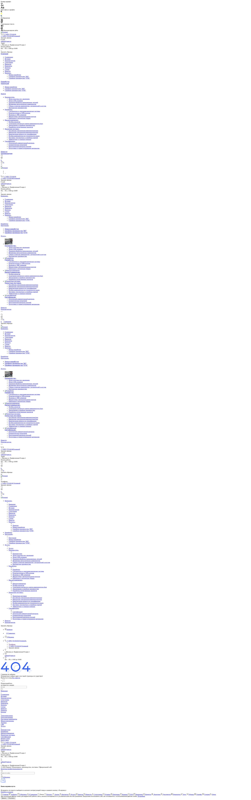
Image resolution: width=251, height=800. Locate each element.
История (7, 59)
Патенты (8, 68)
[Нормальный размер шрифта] (2, 5)
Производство (10, 97)
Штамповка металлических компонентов (22, 104)
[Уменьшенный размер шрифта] (2, 3)
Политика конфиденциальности (11, 769)
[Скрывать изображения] (2, 22)
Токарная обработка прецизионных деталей (23, 102)
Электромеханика (7, 715)
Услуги (3, 94)
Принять (4, 798)
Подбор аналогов (14, 122)
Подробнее (141, 796)
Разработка (5, 82)
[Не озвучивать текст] (2, 28)
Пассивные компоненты (9, 719)
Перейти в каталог (7, 792)
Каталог (3, 712)
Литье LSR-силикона (16, 101)
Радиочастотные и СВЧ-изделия (19, 113)
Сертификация (10, 141)
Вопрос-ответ (5, 738)
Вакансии (8, 64)
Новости (7, 71)
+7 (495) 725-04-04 (10, 34)
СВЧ (2, 724)
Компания (4, 54)
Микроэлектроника (7, 721)
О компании (9, 57)
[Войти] (2, 158)
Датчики (4, 723)
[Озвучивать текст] (2, 26)
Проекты (8, 73)
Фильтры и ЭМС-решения (17, 115)
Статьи (7, 69)
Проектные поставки (12, 129)
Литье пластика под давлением (19, 99)
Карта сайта (5, 740)
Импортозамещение (11, 120)
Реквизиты (8, 66)
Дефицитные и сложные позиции (20, 139)
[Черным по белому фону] (1, 12)
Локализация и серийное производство (22, 125)
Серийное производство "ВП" (19, 76)
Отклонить (11, 798)
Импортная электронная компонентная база (23, 132)
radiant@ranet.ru (6, 41)
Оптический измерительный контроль (21, 143)
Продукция (5, 84)
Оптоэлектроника (7, 717)
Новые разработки (15, 75)
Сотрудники (9, 62)
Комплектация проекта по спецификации (22, 134)
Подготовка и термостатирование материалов (24, 148)
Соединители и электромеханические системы (24, 111)
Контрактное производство (18, 108)
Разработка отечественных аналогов (21, 127)
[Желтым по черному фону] (1, 14)
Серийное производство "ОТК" (19, 78)
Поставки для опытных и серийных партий (23, 138)
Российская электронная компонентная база (23, 131)
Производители (10, 60)
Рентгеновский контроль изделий (20, 146)
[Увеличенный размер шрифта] (2, 8)
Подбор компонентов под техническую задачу (24, 136)
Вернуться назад (6, 678)
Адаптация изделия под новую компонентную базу (26, 123)
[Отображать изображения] (2, 20)
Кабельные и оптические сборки (19, 118)
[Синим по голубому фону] (1, 16)
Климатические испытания (18, 145)
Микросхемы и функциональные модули (22, 116)
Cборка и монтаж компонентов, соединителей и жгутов (27, 106)
